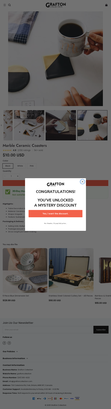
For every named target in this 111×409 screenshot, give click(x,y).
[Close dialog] (82, 181)
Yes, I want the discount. (55, 213)
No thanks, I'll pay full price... (55, 223)
